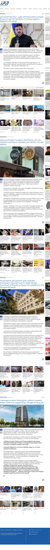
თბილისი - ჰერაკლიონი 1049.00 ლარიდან (16, 113)
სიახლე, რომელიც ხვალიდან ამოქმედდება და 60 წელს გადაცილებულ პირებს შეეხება (39, 129)
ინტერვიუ (47, 46)
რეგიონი (30, 8)
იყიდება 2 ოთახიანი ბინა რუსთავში (38, 509)
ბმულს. (19, 457)
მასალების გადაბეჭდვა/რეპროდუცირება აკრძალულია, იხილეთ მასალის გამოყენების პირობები (11, 534)
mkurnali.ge (2, 378)
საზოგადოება (19, 8)
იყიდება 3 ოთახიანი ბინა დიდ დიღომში (5, 509)
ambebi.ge (2, 241)
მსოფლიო (25, 8)
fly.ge (1, 117)
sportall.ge (1, 498)
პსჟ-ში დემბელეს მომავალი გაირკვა (3, 494)
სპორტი (40, 8)
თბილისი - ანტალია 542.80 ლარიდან (5, 113)
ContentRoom (41, 259)
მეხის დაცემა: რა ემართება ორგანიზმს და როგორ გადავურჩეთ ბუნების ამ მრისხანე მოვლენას (16, 375)
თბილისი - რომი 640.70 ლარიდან (38, 113)
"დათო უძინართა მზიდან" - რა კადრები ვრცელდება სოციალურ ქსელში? (5, 128)
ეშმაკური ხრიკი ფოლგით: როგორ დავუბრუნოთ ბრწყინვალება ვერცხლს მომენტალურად (39, 390)
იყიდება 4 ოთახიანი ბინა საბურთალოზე (16, 509)
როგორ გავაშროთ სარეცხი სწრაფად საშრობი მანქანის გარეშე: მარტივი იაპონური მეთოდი (27, 390)
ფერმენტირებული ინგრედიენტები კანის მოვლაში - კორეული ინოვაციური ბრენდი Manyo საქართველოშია (38, 270)
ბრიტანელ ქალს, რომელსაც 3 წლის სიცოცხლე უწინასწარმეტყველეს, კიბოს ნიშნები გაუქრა (4, 375)
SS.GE (2, 87)
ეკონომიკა (35, 8)
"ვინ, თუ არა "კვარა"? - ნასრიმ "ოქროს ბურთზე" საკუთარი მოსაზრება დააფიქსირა (16, 495)
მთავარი (1, 8)
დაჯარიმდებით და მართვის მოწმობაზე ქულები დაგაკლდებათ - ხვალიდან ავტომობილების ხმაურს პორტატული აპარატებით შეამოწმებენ (5, 254)
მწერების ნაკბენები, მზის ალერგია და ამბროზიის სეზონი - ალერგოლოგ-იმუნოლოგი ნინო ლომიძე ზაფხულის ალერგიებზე (16, 270)
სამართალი (12, 8)
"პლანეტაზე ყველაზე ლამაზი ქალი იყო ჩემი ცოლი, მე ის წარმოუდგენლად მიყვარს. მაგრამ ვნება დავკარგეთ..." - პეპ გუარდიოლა (27, 497)
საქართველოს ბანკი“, (9, 429)
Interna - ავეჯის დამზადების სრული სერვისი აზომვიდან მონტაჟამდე (5, 268)
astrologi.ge (24, 498)
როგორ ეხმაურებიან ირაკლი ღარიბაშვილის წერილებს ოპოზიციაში (27, 252)
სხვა (1, 11)
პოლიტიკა (7, 8)
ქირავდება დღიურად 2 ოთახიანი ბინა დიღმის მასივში (27, 509)
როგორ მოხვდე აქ (39, 87)
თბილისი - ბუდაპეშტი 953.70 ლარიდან (26, 113)
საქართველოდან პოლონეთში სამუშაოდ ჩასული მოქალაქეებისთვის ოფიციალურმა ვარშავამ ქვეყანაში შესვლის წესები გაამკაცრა (39, 254)
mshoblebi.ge (24, 378)
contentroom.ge (2, 272)
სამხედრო (45, 8)
